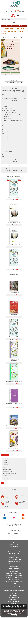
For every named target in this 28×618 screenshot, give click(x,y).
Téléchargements (14, 550)
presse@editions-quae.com (14, 535)
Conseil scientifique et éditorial (14, 559)
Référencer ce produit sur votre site (14, 82)
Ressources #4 (14, 314)
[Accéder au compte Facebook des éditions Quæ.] (4, 515)
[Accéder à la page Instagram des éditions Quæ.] (14, 517)
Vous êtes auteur (14, 595)
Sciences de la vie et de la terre (14, 587)
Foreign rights (14, 603)
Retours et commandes (14, 568)
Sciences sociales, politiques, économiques (14, 590)
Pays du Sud (14, 583)
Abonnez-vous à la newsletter (13, 15)
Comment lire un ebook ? (14, 557)
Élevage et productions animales (14, 577)
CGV (14, 548)
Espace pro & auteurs (6, 11)
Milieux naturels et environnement (14, 581)
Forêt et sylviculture (14, 579)
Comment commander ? (14, 551)
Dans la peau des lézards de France (14, 425)
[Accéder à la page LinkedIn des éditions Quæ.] (4, 517)
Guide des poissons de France (14, 197)
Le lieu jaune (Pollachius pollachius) (14, 244)
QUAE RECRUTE (14, 566)
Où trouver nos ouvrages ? (14, 553)
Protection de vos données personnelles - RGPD (14, 565)
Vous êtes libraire (14, 599)
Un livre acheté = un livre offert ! (14, 26)
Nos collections (14, 546)
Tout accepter (18, 613)
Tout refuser (14, 615)
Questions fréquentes (14, 563)
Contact (12, 11)
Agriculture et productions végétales (14, 573)
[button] (10, 56)
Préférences (9, 613)
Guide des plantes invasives (14, 448)
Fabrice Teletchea (12, 77)
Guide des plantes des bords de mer (14, 381)
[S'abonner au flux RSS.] (23, 517)
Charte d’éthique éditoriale (14, 561)
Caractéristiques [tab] (4, 454)
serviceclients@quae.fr (14, 523)
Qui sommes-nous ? (14, 544)
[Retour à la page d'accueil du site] (14, 3)
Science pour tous (14, 588)
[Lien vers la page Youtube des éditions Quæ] (23, 515)
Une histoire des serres (14, 292)
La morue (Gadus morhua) (14, 222)
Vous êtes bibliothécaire (14, 601)
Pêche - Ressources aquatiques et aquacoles (14, 585)
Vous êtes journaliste (14, 597)
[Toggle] (17, 15)
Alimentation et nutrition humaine (14, 575)
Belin (7, 460)
